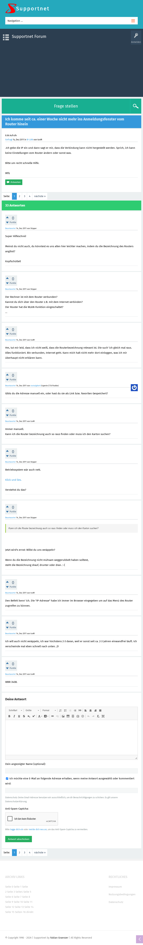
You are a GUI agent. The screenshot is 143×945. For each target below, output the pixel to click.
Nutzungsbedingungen (122, 894)
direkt (29, 912)
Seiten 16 (20, 912)
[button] (15, 710)
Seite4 (19, 891)
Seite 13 (19, 907)
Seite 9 (9, 901)
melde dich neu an (38, 829)
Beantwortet (10, 228)
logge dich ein (16, 829)
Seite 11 (28, 901)
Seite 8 (26, 896)
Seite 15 (9, 912)
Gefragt (8, 139)
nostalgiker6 (36, 386)
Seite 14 (28, 907)
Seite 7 (17, 896)
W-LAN (30, 139)
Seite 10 (18, 901)
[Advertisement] (71, 69)
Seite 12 (9, 907)
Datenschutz (116, 902)
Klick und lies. (13, 479)
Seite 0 (9, 886)
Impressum (115, 886)
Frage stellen (66, 106)
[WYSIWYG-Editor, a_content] (71, 737)
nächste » (40, 196)
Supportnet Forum (29, 36)
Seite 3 (11, 891)
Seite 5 (27, 891)
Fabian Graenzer (59, 937)
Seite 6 (9, 896)
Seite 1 (17, 886)
